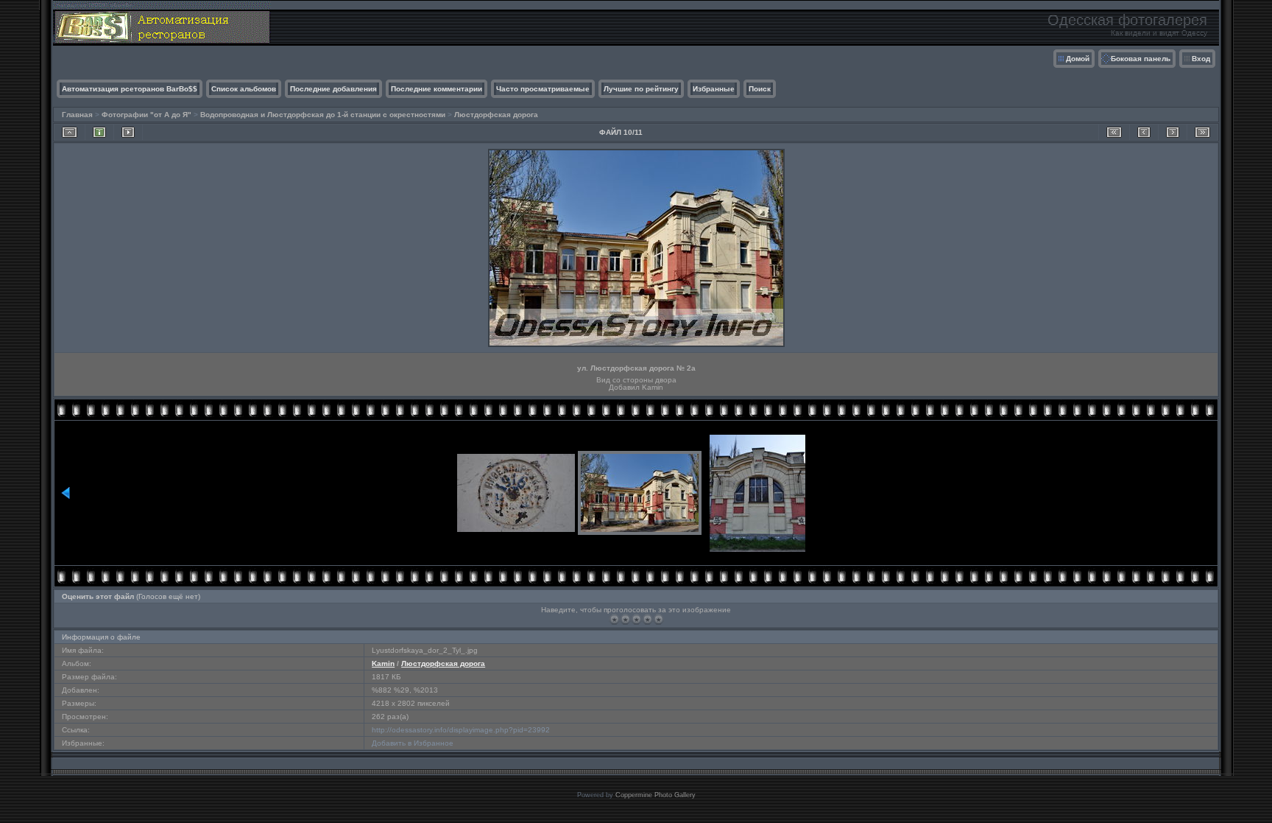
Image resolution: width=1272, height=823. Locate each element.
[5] (658, 619)
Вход (1201, 59)
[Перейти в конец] (1202, 132)
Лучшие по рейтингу (641, 89)
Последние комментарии (436, 89)
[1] (614, 619)
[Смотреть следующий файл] (1173, 132)
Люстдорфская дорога (496, 115)
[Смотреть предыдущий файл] (1144, 132)
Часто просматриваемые (543, 89)
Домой (1077, 59)
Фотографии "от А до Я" (146, 115)
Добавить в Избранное (412, 743)
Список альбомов (243, 89)
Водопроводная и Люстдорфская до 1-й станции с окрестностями (322, 115)
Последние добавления (333, 89)
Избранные (714, 89)
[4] (647, 619)
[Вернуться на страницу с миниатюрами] (69, 132)
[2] (625, 619)
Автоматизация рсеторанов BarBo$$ (129, 89)
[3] (636, 619)
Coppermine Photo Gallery (655, 795)
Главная (77, 115)
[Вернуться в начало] (1114, 132)
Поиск (760, 89)
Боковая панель (1140, 59)
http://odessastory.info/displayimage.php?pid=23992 (461, 730)
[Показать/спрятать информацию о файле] (99, 132)
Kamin (383, 663)
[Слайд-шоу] (128, 132)
